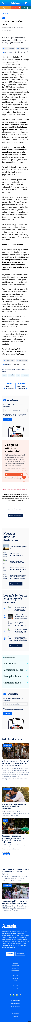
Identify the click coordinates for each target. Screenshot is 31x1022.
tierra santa (25, 375)
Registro (5, 8)
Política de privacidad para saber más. (14, 416)
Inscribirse (7, 420)
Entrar (21, 509)
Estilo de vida (15, 968)
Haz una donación (15, 1003)
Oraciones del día (12, 682)
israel (4, 375)
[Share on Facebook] (15, 52)
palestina (11, 375)
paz (18, 375)
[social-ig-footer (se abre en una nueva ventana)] (20, 995)
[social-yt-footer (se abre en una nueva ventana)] (10, 995)
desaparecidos (7, 745)
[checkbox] (3, 414)
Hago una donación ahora (13, 475)
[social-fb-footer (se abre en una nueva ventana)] (14, 995)
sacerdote (6, 854)
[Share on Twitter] (21, 52)
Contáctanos (15, 1013)
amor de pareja (7, 789)
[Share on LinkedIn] (18, 52)
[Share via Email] (24, 52)
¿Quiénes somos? (15, 1007)
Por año (16, 988)
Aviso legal (15, 1010)
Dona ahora (15, 8)
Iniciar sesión (20, 953)
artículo (18, 351)
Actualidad (5, 14)
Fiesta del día (10, 663)
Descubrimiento (15, 970)
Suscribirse (10, 953)
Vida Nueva (20, 27)
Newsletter (15, 978)
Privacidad (15, 1016)
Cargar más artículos (15, 584)
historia (5, 820)
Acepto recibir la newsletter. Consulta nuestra (15, 415)
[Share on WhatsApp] (27, 52)
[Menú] (5, 3)
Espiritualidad (15, 965)
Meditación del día (13, 670)
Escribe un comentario (15, 516)
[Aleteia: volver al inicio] (15, 3)
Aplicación (15, 981)
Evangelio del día (12, 676)
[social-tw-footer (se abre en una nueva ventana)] (17, 995)
